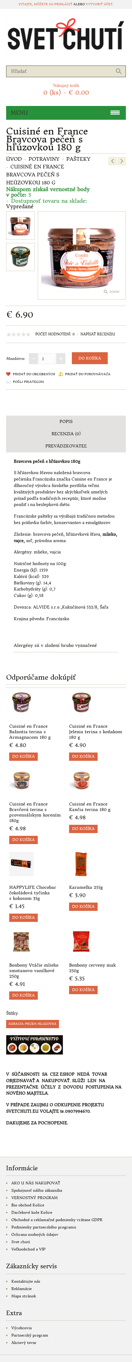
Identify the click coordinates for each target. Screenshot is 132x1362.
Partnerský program (29, 1335)
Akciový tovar (24, 1342)
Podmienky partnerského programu (43, 1227)
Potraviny (44, 159)
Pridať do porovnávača (88, 374)
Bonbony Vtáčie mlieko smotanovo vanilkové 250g (33, 970)
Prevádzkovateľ (66, 446)
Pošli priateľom (28, 382)
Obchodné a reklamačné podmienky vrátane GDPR (57, 1219)
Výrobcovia (21, 1328)
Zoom (114, 292)
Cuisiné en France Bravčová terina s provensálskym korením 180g (35, 812)
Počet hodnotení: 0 (55, 334)
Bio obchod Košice (27, 1205)
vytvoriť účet (99, 4)
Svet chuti (20, 1241)
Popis (66, 421)
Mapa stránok (23, 1296)
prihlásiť (63, 4)
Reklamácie (21, 1288)
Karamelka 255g (86, 887)
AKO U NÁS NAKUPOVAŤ (35, 1183)
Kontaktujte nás (25, 1281)
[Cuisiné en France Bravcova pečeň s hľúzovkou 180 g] (20, 226)
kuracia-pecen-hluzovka (32, 1024)
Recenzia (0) (66, 433)
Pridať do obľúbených (34, 374)
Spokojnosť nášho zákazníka (36, 1190)
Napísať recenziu (97, 334)
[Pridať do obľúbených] (46, 713)
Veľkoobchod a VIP (28, 1249)
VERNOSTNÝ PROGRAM (34, 1197)
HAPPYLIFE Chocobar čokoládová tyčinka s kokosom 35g (32, 893)
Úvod (14, 159)
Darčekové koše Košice (31, 1212)
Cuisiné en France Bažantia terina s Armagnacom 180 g (30, 731)
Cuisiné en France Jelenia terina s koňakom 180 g (95, 731)
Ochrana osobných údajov (34, 1234)
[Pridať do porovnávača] (56, 713)
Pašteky (78, 159)
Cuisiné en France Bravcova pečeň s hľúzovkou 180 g (35, 174)
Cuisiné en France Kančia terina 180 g (90, 806)
